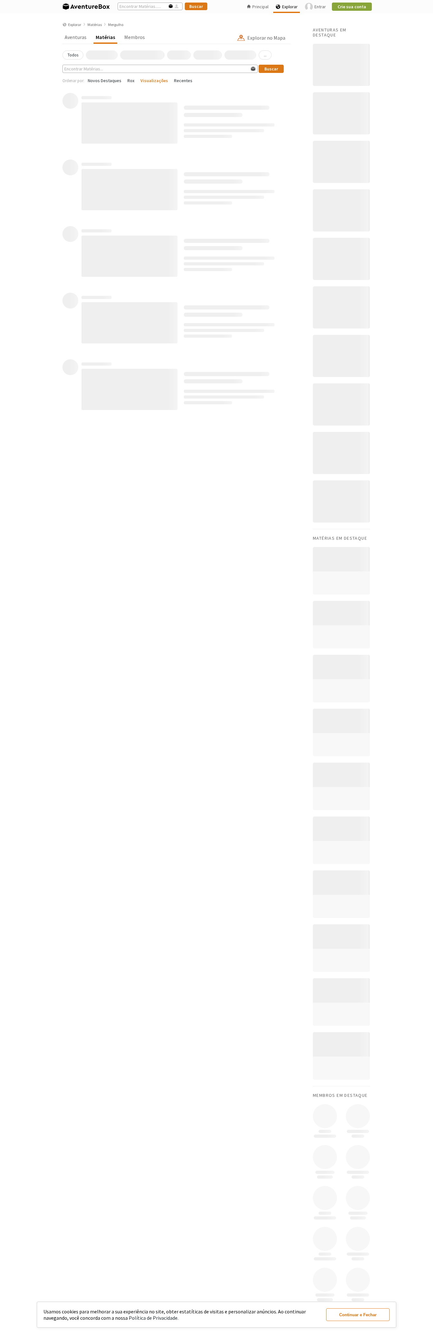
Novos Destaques (104, 80)
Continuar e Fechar (358, 1314)
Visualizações (154, 80)
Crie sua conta (352, 7)
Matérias (105, 37)
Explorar (290, 7)
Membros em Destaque (340, 1095)
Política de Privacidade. (153, 1318)
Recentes (183, 80)
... (265, 55)
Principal (260, 7)
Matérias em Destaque (340, 538)
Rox (130, 80)
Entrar (320, 7)
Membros (134, 37)
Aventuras (76, 37)
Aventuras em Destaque (329, 32)
